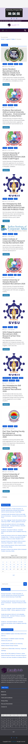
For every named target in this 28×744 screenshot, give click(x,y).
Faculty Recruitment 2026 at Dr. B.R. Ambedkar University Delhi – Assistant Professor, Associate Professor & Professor (13, 525)
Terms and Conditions (6, 697)
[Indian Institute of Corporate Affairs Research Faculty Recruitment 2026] (14, 228)
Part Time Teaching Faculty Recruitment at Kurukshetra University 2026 (13, 434)
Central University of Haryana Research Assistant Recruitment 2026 (14, 282)
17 (3, 566)
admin (13, 66)
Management (11, 380)
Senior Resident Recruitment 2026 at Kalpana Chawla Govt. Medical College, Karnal (12, 72)
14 (17, 564)
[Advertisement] (14, 4)
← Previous (4, 497)
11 (6, 564)
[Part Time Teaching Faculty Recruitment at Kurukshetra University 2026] (14, 416)
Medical (16, 64)
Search (25, 584)
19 (10, 566)
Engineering (15, 377)
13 (14, 564)
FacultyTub (13, 741)
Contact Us (4, 706)
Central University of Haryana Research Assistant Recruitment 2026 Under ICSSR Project (14, 156)
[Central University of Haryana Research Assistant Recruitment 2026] (14, 265)
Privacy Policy (4, 700)
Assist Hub (4, 653)
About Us (3, 691)
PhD (15, 274)
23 (25, 566)
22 (21, 566)
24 (3, 569)
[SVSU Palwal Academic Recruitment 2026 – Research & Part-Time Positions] (14, 312)
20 (14, 566)
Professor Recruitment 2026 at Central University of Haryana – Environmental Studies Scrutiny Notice (14, 113)
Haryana (4, 64)
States (21, 64)
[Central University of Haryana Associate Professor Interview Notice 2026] (14, 459)
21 (17, 566)
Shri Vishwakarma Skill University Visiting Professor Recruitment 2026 (12, 388)
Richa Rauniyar (4, 638)
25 (6, 569)
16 (25, 564)
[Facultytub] (3, 30)
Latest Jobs (10, 64)
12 (10, 564)
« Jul (13, 575)
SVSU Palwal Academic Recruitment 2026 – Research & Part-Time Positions (12, 335)
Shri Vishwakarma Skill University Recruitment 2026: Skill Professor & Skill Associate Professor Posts (13, 207)
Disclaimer (3, 694)
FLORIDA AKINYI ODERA (7, 643)
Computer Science (7, 377)
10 (3, 564)
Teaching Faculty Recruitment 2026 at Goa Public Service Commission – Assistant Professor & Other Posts (13, 516)
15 (21, 564)
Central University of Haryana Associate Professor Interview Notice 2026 (13, 477)
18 (6, 566)
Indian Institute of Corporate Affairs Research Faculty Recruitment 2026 (14, 241)
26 (10, 569)
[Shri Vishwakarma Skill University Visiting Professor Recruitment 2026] (14, 364)
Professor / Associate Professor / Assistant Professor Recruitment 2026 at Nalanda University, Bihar (14, 531)
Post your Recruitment (7, 703)
